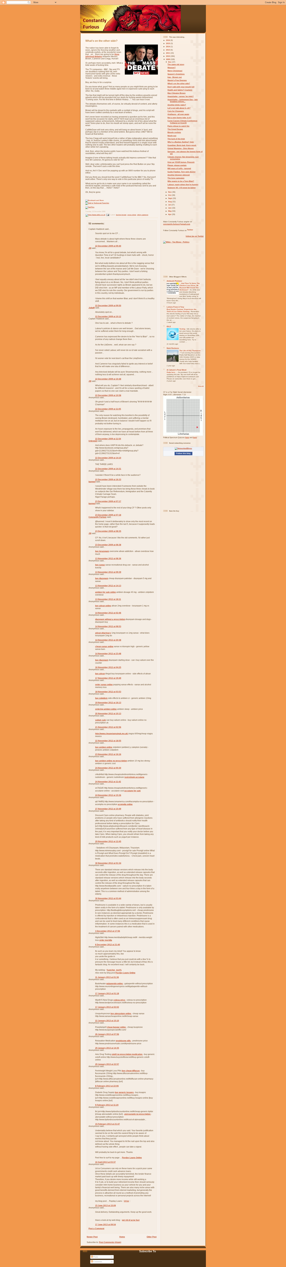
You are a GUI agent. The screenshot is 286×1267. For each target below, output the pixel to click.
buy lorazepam (102, 551)
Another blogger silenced (178, 175)
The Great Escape (175, 129)
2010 (168, 56)
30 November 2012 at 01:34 (108, 863)
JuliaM (92, 308)
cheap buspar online (116, 1027)
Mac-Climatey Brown (176, 93)
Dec (170, 62)
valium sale (100, 720)
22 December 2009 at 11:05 (108, 409)
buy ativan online (103, 606)
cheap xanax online (104, 646)
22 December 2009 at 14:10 (108, 458)
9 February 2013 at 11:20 (107, 1105)
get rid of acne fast (131, 1220)
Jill (90, 248)
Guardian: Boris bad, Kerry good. (181, 145)
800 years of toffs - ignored (179, 168)
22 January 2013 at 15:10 (107, 1021)
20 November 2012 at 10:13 (108, 713)
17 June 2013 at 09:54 (105, 1224)
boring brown (121, 215)
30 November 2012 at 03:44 (108, 898)
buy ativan (100, 674)
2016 (168, 40)
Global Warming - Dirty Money (180, 148)
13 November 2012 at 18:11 (108, 599)
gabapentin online (114, 983)
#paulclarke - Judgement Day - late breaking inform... (182, 101)
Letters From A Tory (175, 307)
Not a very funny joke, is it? (179, 118)
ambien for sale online (105, 592)
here (187, 437)
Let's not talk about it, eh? (179, 108)
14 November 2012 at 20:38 (108, 640)
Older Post (152, 1237)
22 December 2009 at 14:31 (108, 469)
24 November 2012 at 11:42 (108, 782)
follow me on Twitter (195, 236)
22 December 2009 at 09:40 (108, 246)
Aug (170, 202)
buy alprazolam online (121, 1013)
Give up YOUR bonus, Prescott (180, 162)
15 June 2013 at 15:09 (105, 1205)
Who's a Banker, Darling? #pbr (180, 142)
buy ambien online (103, 747)
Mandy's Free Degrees (177, 80)
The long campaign (175, 178)
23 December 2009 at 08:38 (108, 545)
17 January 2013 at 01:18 (107, 993)
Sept (170, 198)
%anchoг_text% (114, 970)
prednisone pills (123, 1041)
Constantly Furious (97, 517)
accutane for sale (132, 791)
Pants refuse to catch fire (178, 126)
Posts (95, 1257)
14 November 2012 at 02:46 (108, 613)
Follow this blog (183, 453)
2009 (168, 59)
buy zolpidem (101, 698)
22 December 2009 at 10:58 (108, 395)
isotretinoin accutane (134, 777)
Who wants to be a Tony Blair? (180, 181)
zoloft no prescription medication (127, 1054)
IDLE (169, 326)
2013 (168, 50)
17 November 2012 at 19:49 (108, 678)
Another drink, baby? (176, 105)
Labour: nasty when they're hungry (182, 185)
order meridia (105, 940)
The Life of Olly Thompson (190, 350)
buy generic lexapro (124, 1092)
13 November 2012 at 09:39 (108, 572)
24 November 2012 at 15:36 (108, 795)
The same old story (175, 64)
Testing (182, 329)
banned (92, 482)
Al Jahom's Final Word (176, 370)
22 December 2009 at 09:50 (108, 305)
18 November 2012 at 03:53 (108, 692)
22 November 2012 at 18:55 (108, 741)
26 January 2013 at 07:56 (107, 1034)
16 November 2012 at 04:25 (108, 667)
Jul (169, 205)
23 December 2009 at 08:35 (108, 531)
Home (122, 1237)
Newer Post (92, 1237)
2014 (168, 47)
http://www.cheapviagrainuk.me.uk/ (111, 733)
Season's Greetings (176, 74)
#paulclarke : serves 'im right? (180, 96)
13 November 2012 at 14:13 (108, 586)
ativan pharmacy (103, 633)
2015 (168, 43)
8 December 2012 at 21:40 (107, 945)
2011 (168, 53)
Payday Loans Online (125, 973)
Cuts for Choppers (175, 111)
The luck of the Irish (176, 139)
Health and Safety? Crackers (179, 90)
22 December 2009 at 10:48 (108, 379)
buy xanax (100, 565)
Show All (201, 386)
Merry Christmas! (174, 71)
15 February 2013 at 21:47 (107, 1124)
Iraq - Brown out (174, 77)
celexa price (120, 1000)
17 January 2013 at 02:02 (107, 1007)
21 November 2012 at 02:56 (108, 727)
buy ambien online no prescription (111, 761)
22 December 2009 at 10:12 (108, 316)
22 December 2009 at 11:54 (108, 439)
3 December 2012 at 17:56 (107, 931)
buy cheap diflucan (131, 1071)
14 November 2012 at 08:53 (108, 626)
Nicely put (171, 136)
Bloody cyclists (174, 132)
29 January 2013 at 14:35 (107, 1048)
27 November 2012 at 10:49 (108, 809)
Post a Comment (96, 1228)
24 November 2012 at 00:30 (108, 768)
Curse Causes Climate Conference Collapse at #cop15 (182, 122)
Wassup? (171, 68)
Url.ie (126, 1201)
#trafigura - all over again (178, 114)
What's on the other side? (101, 40)
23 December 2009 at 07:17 (108, 501)
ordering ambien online (106, 709)
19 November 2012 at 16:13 (108, 702)
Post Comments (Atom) (110, 1242)
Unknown (93, 441)
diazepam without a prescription (110, 619)
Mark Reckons (173, 348)
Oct (170, 195)
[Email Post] (107, 215)
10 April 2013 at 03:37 (105, 1162)
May (170, 211)
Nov (170, 192)
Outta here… (172, 372)
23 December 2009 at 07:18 (108, 515)
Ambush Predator (174, 281)
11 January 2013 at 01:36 (107, 977)
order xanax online (104, 684)
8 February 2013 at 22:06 (107, 1086)
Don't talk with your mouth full (180, 87)
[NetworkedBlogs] (183, 448)
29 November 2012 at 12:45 (108, 841)
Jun (170, 208)
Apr (170, 214)
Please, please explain (177, 165)
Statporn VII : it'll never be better (181, 188)
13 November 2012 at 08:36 (108, 558)
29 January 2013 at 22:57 (107, 1064)
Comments (97, 1262)
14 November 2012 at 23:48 (108, 653)
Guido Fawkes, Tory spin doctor (181, 172)
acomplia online (125, 804)
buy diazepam (101, 578)
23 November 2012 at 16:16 (108, 754)
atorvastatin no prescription (137, 1114)
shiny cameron (142, 215)
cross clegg (131, 215)
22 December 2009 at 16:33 (108, 479)
